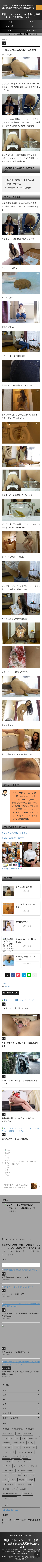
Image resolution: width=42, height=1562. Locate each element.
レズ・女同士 (10, 26)
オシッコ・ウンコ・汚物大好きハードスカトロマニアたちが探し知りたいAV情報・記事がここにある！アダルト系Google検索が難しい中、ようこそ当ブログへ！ (21, 1551)
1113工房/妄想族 (17, 1429)
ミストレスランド (19, 1466)
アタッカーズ (7, 1447)
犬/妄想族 (23, 1489)
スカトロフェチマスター (25, 1452)
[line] (29, 975)
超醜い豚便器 (27, 1493)
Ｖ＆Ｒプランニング (9, 1498)
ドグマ (25, 1457)
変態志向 (30, 1480)
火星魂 (14, 1489)
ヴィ (4, 1480)
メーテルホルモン (8, 1470)
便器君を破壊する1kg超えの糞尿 (15, 1277)
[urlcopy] (34, 975)
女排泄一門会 (20, 1484)
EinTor (19, 1433)
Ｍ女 (31, 22)
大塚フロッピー (8, 1484)
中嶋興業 (21, 1480)
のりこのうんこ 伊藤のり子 (13, 1294)
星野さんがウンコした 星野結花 (15, 1139)
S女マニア (6, 1443)
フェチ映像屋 (7, 1461)
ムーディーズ (32, 1466)
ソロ (31, 26)
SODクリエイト (34, 1438)
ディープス (15, 1457)
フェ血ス (18, 1461)
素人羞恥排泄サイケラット (11, 1493)
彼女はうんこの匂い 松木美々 (14, 833)
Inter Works (28, 1433)
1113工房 (6, 986)
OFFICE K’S (14, 1438)
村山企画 (6, 1489)
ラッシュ (6, 1475)
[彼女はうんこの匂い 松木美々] (24, 975)
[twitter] (7, 975)
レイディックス (29, 1475)
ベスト (10, 30)
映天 (29, 1484)
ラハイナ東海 (16, 1475)
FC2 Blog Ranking (10, 1510)
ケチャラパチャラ (8, 1452)
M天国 (5, 1438)
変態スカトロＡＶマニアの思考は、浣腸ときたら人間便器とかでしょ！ (18, 8)
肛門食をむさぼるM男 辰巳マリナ (15, 1352)
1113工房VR (30, 1429)
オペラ (17, 1447)
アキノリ (30, 1443)
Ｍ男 (10, 22)
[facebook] (13, 975)
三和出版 (12, 1480)
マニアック (6, 1466)
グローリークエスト (29, 1447)
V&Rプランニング (18, 1443)
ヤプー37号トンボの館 (25, 1470)
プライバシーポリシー (16, 1535)
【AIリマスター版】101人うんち (15, 1008)
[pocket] (18, 975)
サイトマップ (29, 1535)
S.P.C (23, 1438)
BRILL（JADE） (8, 1433)
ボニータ (27, 1461)
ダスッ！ (6, 1457)
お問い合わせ (31, 30)
